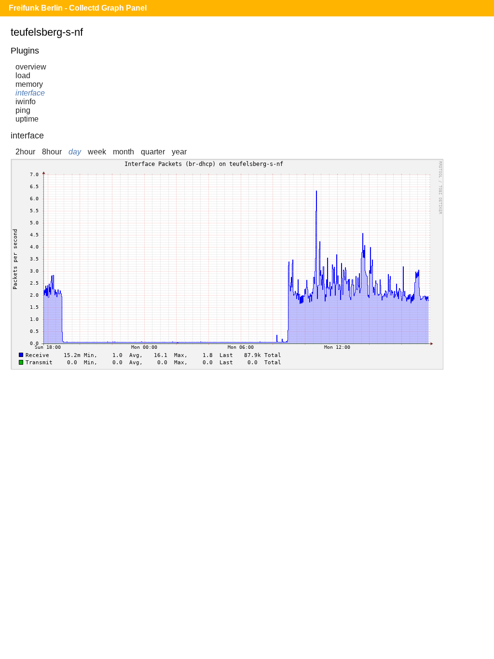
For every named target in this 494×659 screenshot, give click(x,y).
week (97, 152)
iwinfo (25, 101)
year (179, 152)
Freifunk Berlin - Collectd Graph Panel (78, 8)
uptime (27, 119)
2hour (25, 152)
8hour (52, 152)
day (75, 152)
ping (22, 110)
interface (30, 93)
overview (30, 67)
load (22, 75)
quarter (153, 152)
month (123, 152)
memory (29, 84)
